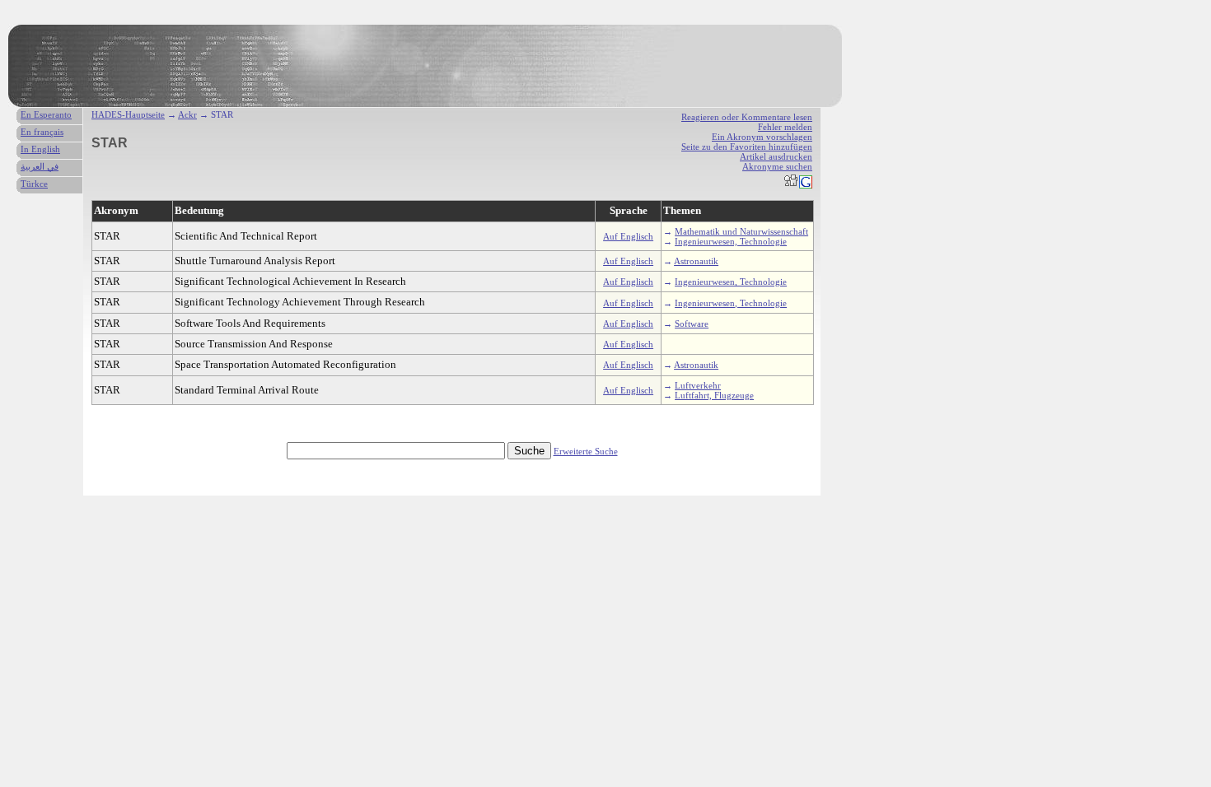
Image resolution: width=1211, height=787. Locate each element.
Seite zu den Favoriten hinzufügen (746, 146)
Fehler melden (785, 127)
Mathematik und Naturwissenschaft (741, 231)
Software (691, 323)
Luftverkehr (698, 385)
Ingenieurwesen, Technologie (731, 241)
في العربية (39, 166)
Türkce (34, 184)
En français (42, 132)
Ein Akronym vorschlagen (762, 137)
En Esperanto (46, 114)
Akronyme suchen (777, 166)
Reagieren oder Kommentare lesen (746, 117)
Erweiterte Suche (586, 451)
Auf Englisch (628, 236)
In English (40, 149)
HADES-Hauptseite (128, 114)
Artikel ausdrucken (776, 156)
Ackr (187, 114)
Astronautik (696, 261)
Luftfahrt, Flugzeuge (714, 395)
